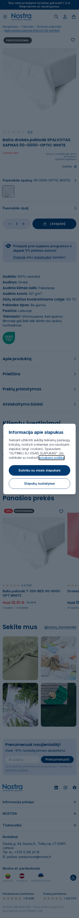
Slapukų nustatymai (39, 483)
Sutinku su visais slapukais (39, 470)
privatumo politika (51, 457)
